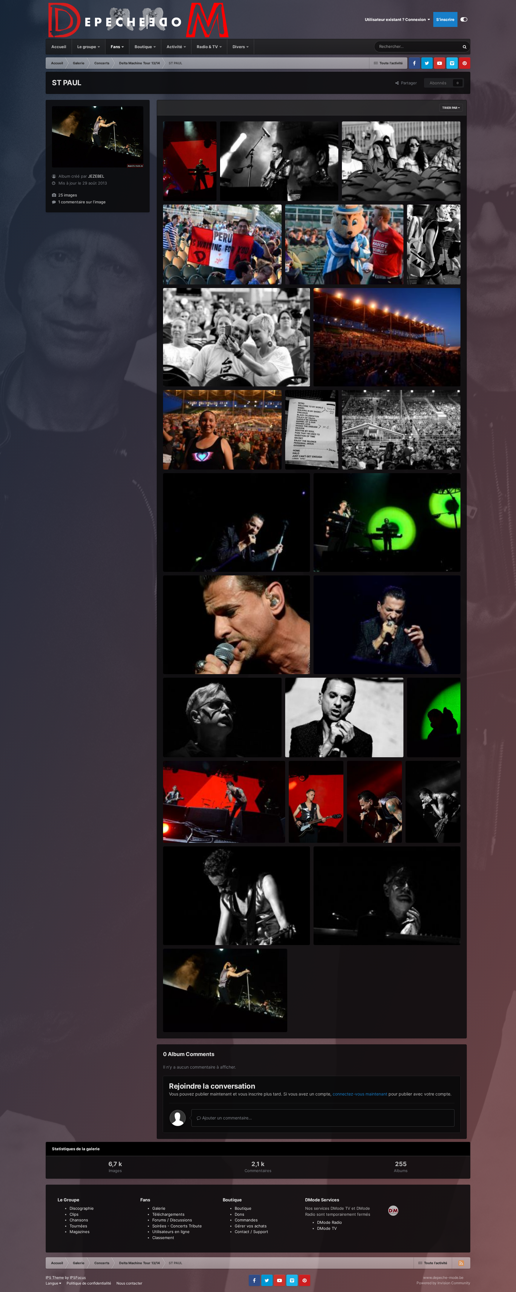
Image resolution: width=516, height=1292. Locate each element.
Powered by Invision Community (443, 1283)
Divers (239, 46)
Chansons (79, 1220)
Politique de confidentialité (89, 1283)
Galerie (158, 1208)
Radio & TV (208, 46)
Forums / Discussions (172, 1220)
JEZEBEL (96, 176)
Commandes (246, 1220)
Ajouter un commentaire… (226, 1117)
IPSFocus (78, 1277)
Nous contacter (129, 1283)
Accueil (58, 46)
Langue (52, 1283)
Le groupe (87, 46)
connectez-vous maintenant (360, 1093)
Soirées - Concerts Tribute (177, 1226)
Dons (239, 1214)
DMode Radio (329, 1222)
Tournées (78, 1226)
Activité (174, 46)
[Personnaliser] (463, 19)
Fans (116, 46)
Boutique (143, 46)
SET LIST (297, 455)
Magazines (80, 1231)
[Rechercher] (464, 46)
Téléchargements (168, 1214)
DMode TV (327, 1228)
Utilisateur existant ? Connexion (396, 19)
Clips (74, 1214)
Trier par (450, 107)
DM (170, 187)
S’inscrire (445, 19)
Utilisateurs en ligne (171, 1231)
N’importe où (440, 46)
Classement (163, 1237)
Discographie (82, 1208)
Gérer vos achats (251, 1226)
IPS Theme (55, 1277)
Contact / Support (251, 1231)
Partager (408, 82)
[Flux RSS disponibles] (461, 1263)
